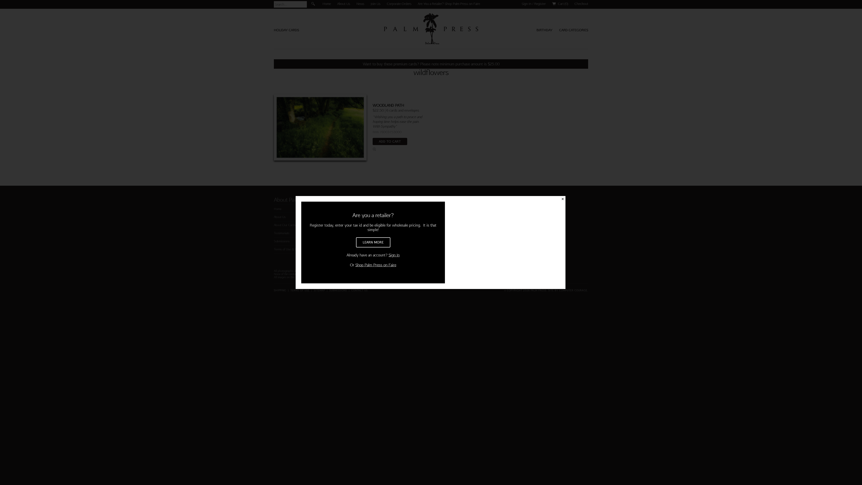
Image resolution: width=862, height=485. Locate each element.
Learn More (373, 242)
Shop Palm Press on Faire (375, 264)
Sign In (394, 255)
